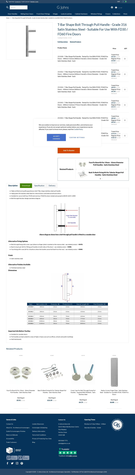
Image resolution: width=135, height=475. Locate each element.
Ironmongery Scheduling (39, 427)
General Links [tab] (11, 420)
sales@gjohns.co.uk (64, 443)
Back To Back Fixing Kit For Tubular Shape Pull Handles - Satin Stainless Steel (52, 391)
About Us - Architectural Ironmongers (18, 427)
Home (8, 18)
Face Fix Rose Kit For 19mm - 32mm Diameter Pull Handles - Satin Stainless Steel (21, 391)
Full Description (63, 42)
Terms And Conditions (39, 435)
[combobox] (18, 7)
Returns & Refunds (12, 435)
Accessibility (10, 438)
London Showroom (38, 424)
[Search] (7, 7)
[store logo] (63, 7)
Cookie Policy (78, 129)
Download (26, 185)
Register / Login (34, 1)
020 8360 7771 (63, 440)
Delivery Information (38, 431)
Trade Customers (11, 442)
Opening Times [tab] (89, 420)
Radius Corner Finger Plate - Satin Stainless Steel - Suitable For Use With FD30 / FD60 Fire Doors (114, 392)
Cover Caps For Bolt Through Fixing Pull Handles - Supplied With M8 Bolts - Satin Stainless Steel (83, 392)
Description (13, 185)
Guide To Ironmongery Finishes (15, 431)
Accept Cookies (56, 137)
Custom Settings (77, 137)
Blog (33, 442)
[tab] (112, 7)
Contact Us (18, 1)
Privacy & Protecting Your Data (41, 438)
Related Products (75, 42)
